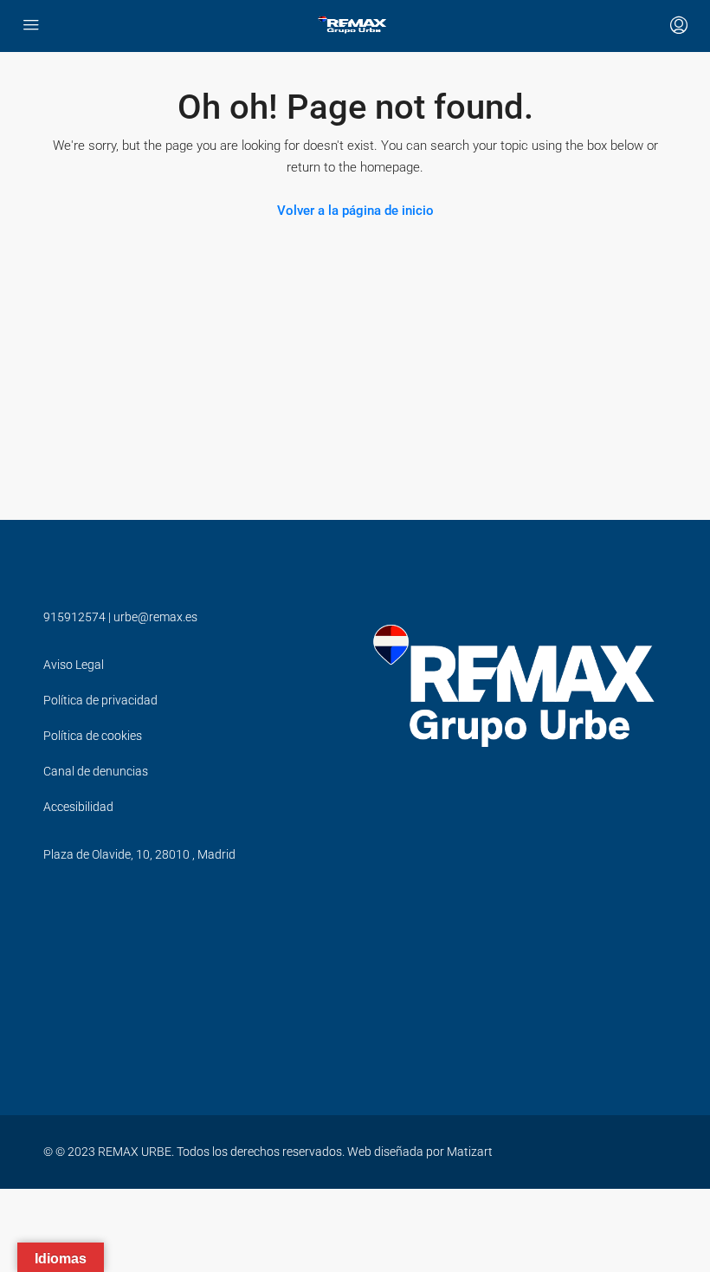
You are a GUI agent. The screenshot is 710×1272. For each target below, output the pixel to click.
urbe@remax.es (155, 617)
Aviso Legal (73, 665)
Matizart (470, 1151)
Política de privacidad (100, 700)
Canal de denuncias (95, 771)
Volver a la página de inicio (355, 210)
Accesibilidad (78, 807)
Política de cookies (92, 736)
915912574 (74, 617)
